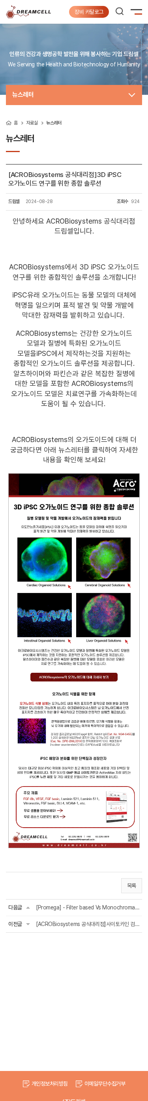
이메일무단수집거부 (104, 1083)
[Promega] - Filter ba (88, 907)
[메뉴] (138, 13)
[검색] (120, 11)
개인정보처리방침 (50, 1083)
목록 (131, 886)
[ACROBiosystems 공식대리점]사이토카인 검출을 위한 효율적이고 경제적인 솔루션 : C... (88, 924)
